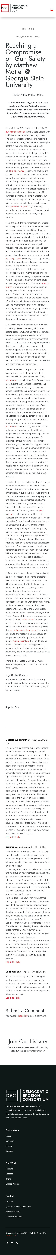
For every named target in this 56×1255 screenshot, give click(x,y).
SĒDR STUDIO (11, 1235)
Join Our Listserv (13, 1211)
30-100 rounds (17, 171)
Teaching (9, 1168)
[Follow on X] (17, 1243)
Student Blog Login (14, 1216)
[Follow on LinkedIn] (7, 1243)
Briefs (8, 1178)
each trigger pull (13, 258)
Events (9, 1146)
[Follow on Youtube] (12, 1243)
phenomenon (12, 380)
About (8, 1136)
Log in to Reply (13, 837)
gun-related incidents (15, 131)
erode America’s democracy (23, 630)
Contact (9, 1151)
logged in (22, 1016)
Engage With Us (12, 1183)
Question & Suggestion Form (18, 1206)
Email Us (9, 1201)
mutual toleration (25, 619)
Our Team (10, 1140)
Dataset (9, 1173)
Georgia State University (28, 36)
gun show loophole (19, 206)
